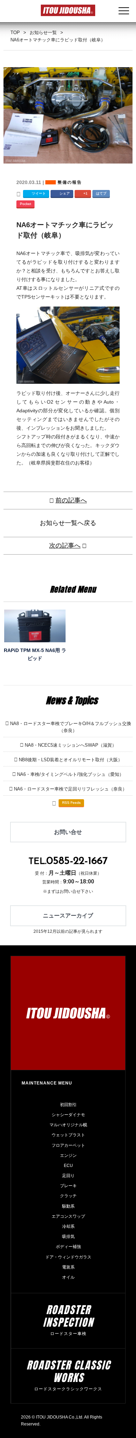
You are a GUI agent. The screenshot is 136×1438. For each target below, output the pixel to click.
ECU (68, 1165)
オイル (68, 1277)
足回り (68, 1175)
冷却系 (68, 1226)
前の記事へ (71, 500)
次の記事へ (65, 545)
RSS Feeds (71, 802)
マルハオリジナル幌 (68, 1124)
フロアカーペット (68, 1145)
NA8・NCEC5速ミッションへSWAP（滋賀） (70, 745)
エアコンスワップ (68, 1216)
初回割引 (68, 1104)
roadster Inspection (68, 1316)
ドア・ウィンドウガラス (68, 1257)
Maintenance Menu (47, 1083)
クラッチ (68, 1195)
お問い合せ (68, 832)
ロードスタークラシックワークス (68, 1389)
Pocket (25, 204)
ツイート (39, 193)
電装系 (68, 1267)
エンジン (68, 1155)
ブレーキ (68, 1185)
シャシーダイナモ (68, 1114)
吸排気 (68, 1236)
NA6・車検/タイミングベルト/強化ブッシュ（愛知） (70, 774)
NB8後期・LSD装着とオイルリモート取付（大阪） (70, 759)
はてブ (101, 193)
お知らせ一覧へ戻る (68, 522)
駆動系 (68, 1206)
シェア (64, 193)
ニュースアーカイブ (68, 916)
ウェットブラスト (68, 1135)
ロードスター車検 (68, 1333)
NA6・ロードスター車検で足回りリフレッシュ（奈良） (70, 789)
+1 (85, 193)
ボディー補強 (68, 1246)
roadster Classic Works (68, 1371)
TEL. (68, 861)
